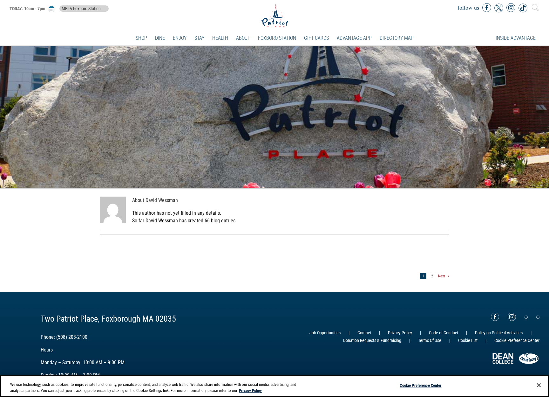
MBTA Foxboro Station (81, 8)
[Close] (539, 385)
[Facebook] (495, 317)
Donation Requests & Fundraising (372, 340)
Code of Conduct (443, 332)
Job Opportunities (325, 332)
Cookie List (468, 340)
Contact (364, 332)
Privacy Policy (400, 332)
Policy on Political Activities (499, 332)
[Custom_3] (526, 317)
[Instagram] (512, 317)
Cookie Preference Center (420, 385)
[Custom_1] (537, 317)
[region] (274, 386)
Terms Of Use (429, 340)
